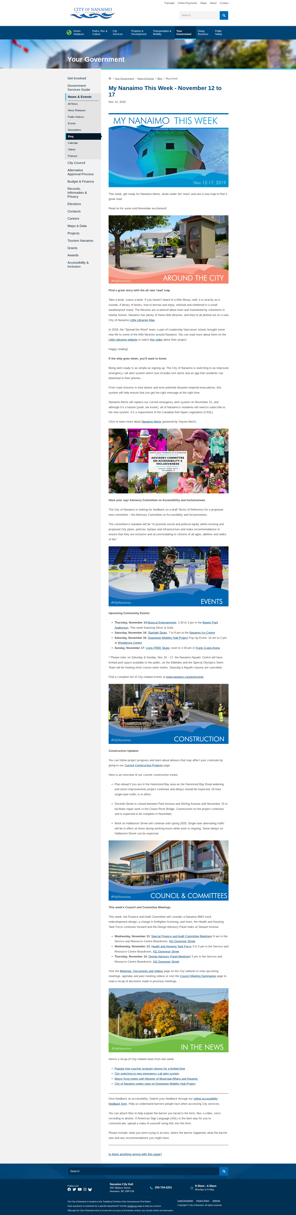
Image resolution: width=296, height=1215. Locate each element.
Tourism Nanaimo (80, 240)
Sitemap (216, 1201)
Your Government (124, 78)
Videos (72, 149)
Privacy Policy (202, 1201)
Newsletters (74, 129)
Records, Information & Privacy (77, 192)
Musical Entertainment (162, 622)
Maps (203, 3)
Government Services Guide (78, 87)
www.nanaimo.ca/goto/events (185, 677)
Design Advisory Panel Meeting (168, 956)
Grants (72, 248)
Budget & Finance (80, 181)
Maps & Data (77, 226)
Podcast (72, 155)
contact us (132, 1206)
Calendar (73, 142)
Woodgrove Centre (130, 642)
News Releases (77, 110)
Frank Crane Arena (208, 648)
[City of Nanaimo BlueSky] (90, 1189)
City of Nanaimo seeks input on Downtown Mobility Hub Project (155, 1083)
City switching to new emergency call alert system (147, 1073)
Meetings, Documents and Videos (141, 971)
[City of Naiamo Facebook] (69, 1189)
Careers (73, 218)
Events (72, 123)
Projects (73, 233)
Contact (224, 3)
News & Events (146, 78)
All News (73, 103)
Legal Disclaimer (185, 1201)
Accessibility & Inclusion (78, 264)
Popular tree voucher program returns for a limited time (150, 1068)
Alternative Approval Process (80, 172)
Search (224, 15)
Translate (169, 3)
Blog (159, 78)
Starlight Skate (157, 632)
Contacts (74, 211)
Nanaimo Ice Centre (202, 632)
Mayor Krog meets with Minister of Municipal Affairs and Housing (156, 1078)
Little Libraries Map (142, 320)
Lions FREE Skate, (158, 648)
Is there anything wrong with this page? (135, 1154)
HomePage (110, 78)
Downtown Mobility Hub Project (168, 637)
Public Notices (76, 116)
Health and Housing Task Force (171, 946)
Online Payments (187, 3)
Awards (73, 255)
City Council (76, 163)
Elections (74, 204)
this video (156, 339)
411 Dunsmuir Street (182, 941)
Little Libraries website (123, 339)
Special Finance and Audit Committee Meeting (180, 936)
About (213, 3)
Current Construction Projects (144, 765)
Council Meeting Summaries (198, 976)
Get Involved (76, 78)
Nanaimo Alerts (151, 421)
